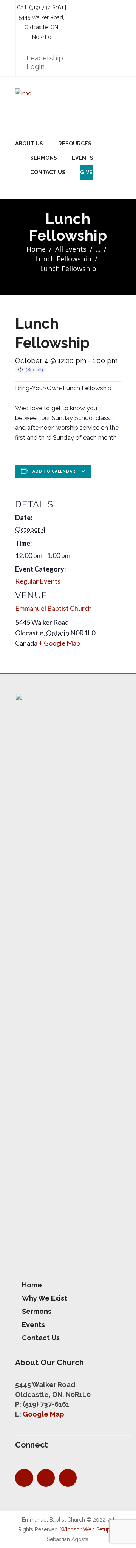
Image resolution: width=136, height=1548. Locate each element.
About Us (29, 144)
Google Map (43, 1414)
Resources (74, 144)
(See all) (34, 369)
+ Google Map (59, 643)
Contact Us (47, 172)
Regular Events (37, 581)
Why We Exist (44, 1298)
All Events (71, 248)
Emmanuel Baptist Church (53, 608)
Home (36, 248)
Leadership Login (44, 62)
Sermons (43, 158)
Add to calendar (54, 471)
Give (86, 172)
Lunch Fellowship (63, 258)
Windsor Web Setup (85, 1529)
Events (82, 158)
